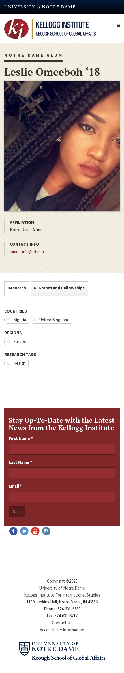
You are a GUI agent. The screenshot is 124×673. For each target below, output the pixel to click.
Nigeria (19, 319)
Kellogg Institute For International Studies (62, 595)
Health (19, 363)
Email (15, 486)
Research (16, 288)
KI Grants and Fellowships (59, 288)
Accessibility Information (62, 629)
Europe (19, 341)
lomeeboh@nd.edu (27, 251)
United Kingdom (53, 319)
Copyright (56, 581)
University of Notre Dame (62, 588)
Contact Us (62, 622)
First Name (21, 438)
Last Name (20, 462)
